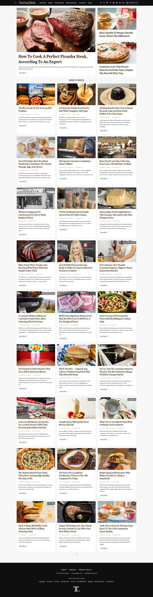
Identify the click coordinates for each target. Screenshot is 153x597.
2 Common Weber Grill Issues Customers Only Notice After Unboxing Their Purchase (32, 319)
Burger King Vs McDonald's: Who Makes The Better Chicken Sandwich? (115, 475)
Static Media (65, 573)
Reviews (132, 85)
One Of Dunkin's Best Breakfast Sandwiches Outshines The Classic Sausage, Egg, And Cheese (34, 164)
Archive (72, 570)
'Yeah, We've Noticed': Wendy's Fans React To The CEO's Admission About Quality (116, 528)
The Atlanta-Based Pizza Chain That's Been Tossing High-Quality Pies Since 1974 (34, 475)
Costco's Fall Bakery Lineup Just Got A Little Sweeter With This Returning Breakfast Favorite (33, 425)
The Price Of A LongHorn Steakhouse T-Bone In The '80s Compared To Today (73, 475)
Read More (22, 73)
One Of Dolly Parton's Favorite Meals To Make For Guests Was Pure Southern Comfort (76, 268)
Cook (90, 3)
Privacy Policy (85, 570)
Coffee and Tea (90, 189)
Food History (50, 189)
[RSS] (123, 3)
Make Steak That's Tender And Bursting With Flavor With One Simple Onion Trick (33, 268)
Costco (133, 138)
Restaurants (71, 3)
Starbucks (91, 85)
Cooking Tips (90, 10)
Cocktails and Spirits (88, 503)
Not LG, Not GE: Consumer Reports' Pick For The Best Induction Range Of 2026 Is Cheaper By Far (116, 372)
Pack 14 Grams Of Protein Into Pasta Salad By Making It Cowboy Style (115, 319)
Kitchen (82, 3)
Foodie (73, 581)
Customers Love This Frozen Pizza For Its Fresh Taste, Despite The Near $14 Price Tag (116, 69)
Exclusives (59, 3)
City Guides (50, 85)
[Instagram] (117, 3)
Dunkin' (51, 138)
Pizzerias (51, 450)
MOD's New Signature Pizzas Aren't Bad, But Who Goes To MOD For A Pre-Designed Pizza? (75, 319)
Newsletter (133, 3)
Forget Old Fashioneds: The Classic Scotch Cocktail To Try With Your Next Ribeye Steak (75, 528)
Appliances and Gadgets (127, 242)
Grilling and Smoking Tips (46, 293)
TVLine (56, 581)
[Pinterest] (110, 3)
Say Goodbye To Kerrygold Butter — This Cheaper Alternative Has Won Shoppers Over (116, 215)
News (50, 3)
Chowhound (65, 581)
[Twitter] (104, 3)
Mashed (90, 581)
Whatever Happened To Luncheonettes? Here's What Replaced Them (32, 215)
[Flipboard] (107, 3)
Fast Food (132, 10)
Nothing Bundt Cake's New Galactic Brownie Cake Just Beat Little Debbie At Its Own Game (116, 111)
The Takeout (110, 581)
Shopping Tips (131, 44)
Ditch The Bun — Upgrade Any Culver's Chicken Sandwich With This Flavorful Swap (74, 372)
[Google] (120, 3)
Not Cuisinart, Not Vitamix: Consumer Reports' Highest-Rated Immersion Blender (116, 268)
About (64, 570)
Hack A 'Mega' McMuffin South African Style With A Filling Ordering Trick (32, 528)
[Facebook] (101, 3)
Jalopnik (50, 581)
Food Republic (81, 581)
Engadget (42, 581)
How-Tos (51, 242)
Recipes (43, 3)
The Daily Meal (99, 581)
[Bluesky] (113, 3)
